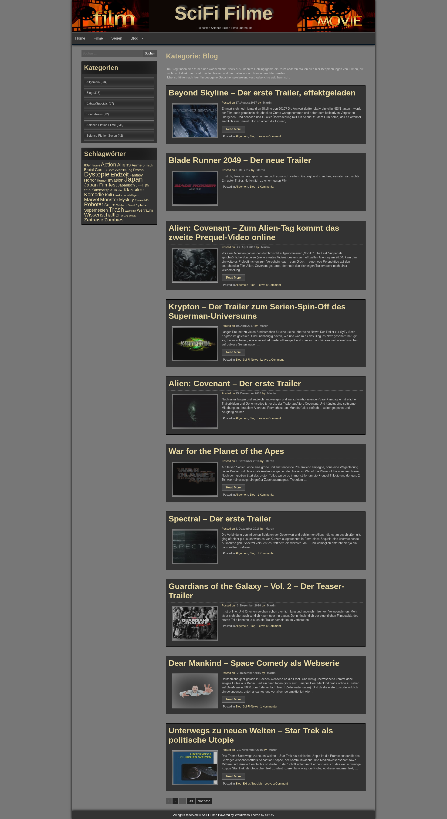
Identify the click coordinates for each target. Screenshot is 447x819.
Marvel (91, 199)
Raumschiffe (142, 200)
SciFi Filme (223, 13)
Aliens (124, 164)
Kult (108, 195)
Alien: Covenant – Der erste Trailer (235, 383)
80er (87, 165)
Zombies (114, 219)
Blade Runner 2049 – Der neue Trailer (240, 160)
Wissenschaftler (102, 215)
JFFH (140, 185)
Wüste (132, 215)
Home (80, 38)
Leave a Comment (269, 136)
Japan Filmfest (100, 184)
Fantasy (136, 175)
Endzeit (120, 175)
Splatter (142, 205)
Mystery (126, 199)
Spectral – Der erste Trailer (220, 518)
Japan (133, 179)
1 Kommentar (265, 186)
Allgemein (241, 136)
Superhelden (96, 210)
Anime (137, 165)
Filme (98, 38)
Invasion (115, 180)
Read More (235, 129)
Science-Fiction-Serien (101, 135)
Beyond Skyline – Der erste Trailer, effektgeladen (262, 92)
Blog (134, 38)
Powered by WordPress (234, 815)
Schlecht (121, 205)
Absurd (96, 165)
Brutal (89, 170)
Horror (90, 180)
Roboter (93, 204)
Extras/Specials (252, 783)
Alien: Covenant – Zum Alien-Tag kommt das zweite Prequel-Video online (254, 232)
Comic (101, 169)
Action (108, 165)
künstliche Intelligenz (126, 195)
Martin (267, 102)
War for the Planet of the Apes (226, 451)
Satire (109, 204)
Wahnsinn (130, 210)
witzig (124, 215)
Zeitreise (93, 220)
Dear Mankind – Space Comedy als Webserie (254, 662)
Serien (116, 38)
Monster (109, 199)
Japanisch (126, 185)
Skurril (131, 205)
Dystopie (97, 174)
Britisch (147, 165)
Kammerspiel (102, 190)
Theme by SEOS (262, 815)
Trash (116, 209)
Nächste (203, 801)
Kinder (118, 190)
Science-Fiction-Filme (101, 125)
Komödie (94, 194)
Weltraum (145, 210)
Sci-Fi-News (250, 359)
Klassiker (134, 189)
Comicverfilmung (120, 170)
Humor (102, 180)
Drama (138, 170)
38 (191, 801)
